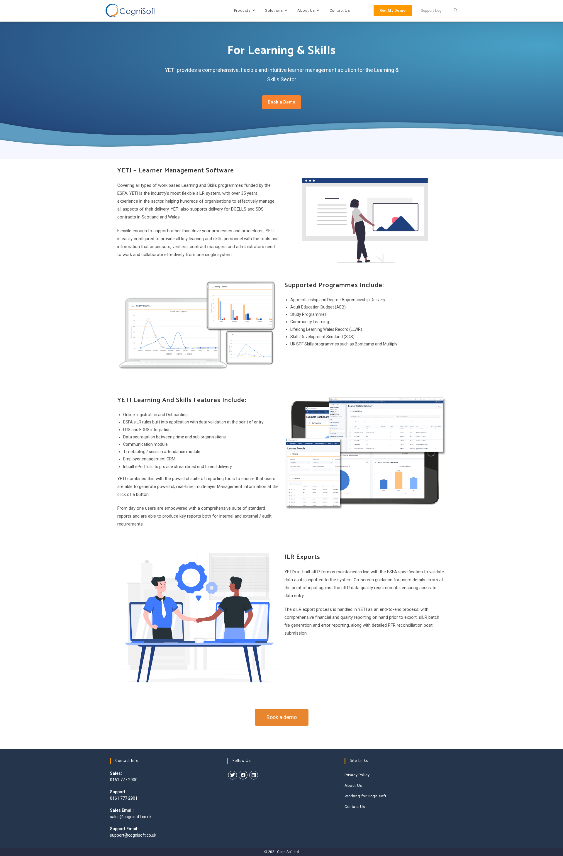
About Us (353, 785)
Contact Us (355, 806)
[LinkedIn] (253, 775)
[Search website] (455, 10)
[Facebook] (243, 775)
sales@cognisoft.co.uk (131, 816)
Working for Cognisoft (365, 796)
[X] (232, 775)
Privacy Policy (357, 775)
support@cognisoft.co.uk (133, 835)
